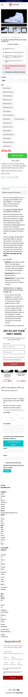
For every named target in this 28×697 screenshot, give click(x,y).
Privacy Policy (3, 568)
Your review (7, 423)
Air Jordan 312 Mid (17, 163)
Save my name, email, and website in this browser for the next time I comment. (13, 465)
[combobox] (6, 657)
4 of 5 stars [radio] (17, 417)
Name (5, 448)
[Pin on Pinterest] (14, 177)
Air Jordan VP (5, 37)
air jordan (6, 171)
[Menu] (2, 5)
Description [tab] (5, 189)
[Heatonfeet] (14, 5)
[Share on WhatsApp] (2, 177)
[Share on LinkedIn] (17, 177)
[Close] (25, 329)
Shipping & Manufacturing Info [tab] (11, 192)
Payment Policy (3, 573)
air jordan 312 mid (14, 171)
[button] (25, 18)
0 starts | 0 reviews (13, 44)
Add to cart (17, 156)
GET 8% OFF (14, 364)
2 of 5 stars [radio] (13, 415)
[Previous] (1, 370)
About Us (3, 606)
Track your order (2, 579)
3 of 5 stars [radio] (7, 417)
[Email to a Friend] (11, 177)
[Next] (27, 370)
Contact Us (3, 556)
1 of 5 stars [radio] (5, 415)
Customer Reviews (4, 588)
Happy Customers (4, 636)
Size (2, 85)
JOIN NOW (13, 677)
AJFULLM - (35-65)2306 (13, 166)
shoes (20, 171)
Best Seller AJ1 (20, 168)
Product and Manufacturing (5, 630)
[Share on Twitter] (8, 177)
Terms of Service (3, 562)
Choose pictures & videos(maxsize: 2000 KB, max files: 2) (13, 437)
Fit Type (3, 77)
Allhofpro (13, 168)
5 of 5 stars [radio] (7, 420)
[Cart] (25, 4)
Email (5, 455)
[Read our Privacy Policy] (22, 671)
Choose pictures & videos (13, 443)
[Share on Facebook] (5, 177)
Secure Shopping (4, 625)
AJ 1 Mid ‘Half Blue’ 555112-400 (21, 374)
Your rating (7, 412)
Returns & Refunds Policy (3, 618)
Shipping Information (4, 611)
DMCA (3, 584)
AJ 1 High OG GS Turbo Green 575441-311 (7, 375)
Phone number (6, 343)
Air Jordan (10, 163)
